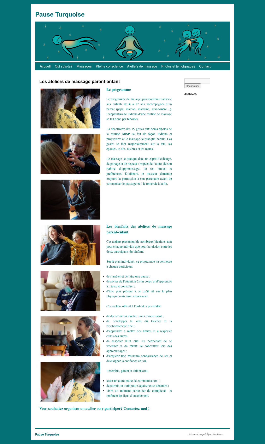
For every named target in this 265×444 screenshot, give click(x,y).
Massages (84, 66)
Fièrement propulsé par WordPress (205, 434)
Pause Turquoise (60, 14)
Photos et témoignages (178, 66)
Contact (205, 66)
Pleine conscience (109, 66)
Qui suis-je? (63, 66)
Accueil (45, 66)
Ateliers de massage (142, 66)
